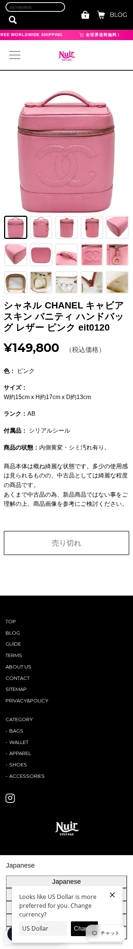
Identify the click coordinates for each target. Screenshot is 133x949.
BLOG (118, 14)
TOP (11, 621)
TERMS (14, 655)
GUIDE (13, 644)
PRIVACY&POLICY (27, 700)
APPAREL (20, 753)
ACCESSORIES (27, 776)
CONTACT (18, 678)
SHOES (18, 765)
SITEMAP (16, 689)
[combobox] (35, 7)
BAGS (16, 731)
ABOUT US (18, 667)
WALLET (18, 742)
